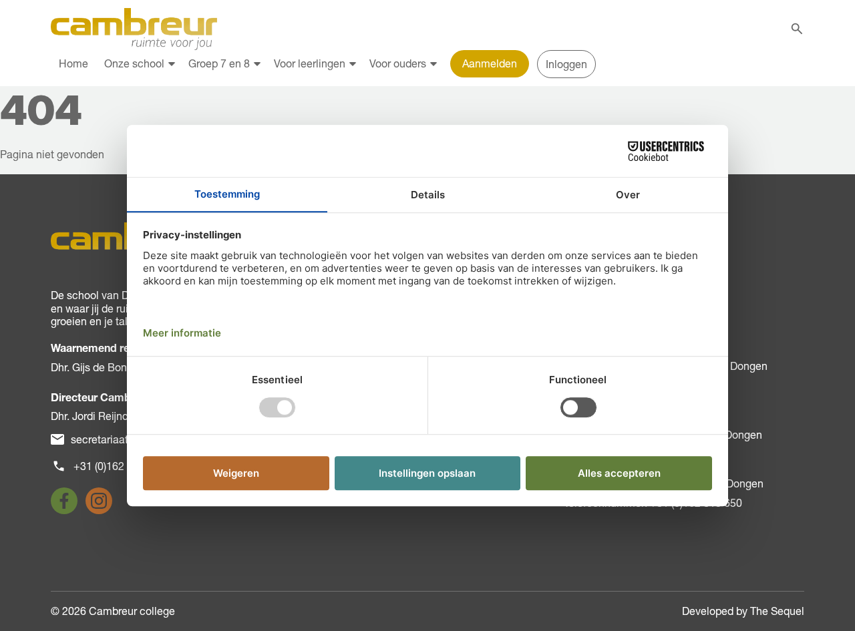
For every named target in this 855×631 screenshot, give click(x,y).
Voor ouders (397, 63)
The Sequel (777, 611)
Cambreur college (132, 611)
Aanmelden (489, 63)
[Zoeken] (797, 28)
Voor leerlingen (309, 63)
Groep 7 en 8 (219, 63)
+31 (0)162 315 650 (119, 466)
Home (73, 63)
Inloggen (566, 64)
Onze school (134, 63)
